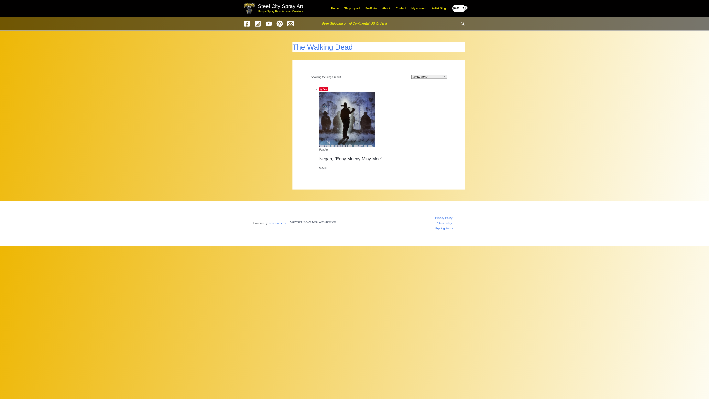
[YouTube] (269, 24)
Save (325, 89)
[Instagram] (258, 24)
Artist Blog (439, 8)
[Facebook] (247, 24)
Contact (401, 8)
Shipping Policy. (443, 228)
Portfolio (371, 8)
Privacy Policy (444, 217)
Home (335, 8)
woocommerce (277, 223)
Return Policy (444, 223)
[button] (462, 23)
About (386, 8)
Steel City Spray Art (280, 6)
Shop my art (352, 8)
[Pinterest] (279, 24)
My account (418, 8)
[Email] (290, 24)
